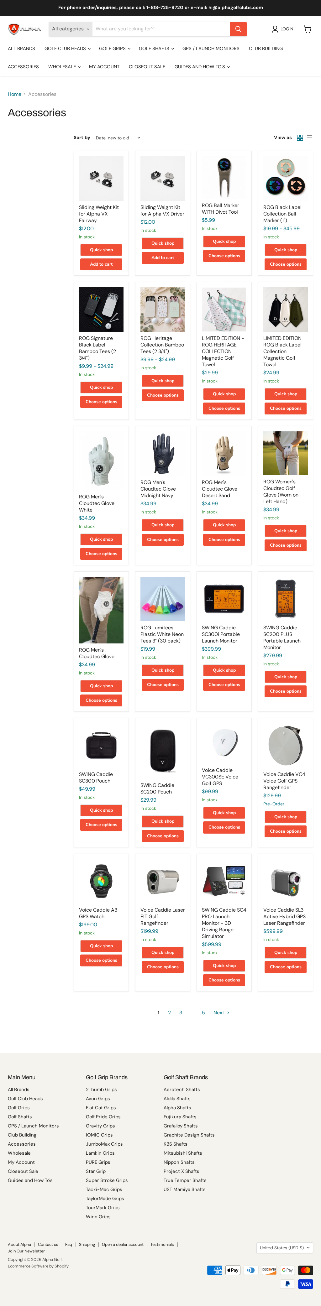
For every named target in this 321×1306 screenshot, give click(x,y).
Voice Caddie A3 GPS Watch (98, 913)
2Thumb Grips (101, 1089)
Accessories (23, 67)
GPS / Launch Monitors (210, 48)
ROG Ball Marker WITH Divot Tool (220, 208)
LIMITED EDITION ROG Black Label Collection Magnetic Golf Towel (282, 351)
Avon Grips (98, 1098)
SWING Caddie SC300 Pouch (96, 777)
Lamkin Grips (100, 1153)
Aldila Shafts (177, 1098)
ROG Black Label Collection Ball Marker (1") (282, 214)
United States (282, 1248)
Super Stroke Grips (107, 1180)
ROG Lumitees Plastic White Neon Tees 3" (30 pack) (162, 634)
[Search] (238, 29)
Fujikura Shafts (180, 1117)
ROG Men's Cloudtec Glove (96, 653)
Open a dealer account (123, 1244)
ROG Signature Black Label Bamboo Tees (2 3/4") (97, 348)
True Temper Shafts (185, 1180)
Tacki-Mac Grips (104, 1189)
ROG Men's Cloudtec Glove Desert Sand (219, 489)
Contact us (48, 1244)
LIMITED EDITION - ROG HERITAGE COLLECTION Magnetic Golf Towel (223, 351)
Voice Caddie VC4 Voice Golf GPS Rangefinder (284, 781)
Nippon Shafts (179, 1162)
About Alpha (19, 1244)
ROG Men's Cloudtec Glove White (96, 503)
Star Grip (96, 1171)
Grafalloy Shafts (181, 1126)
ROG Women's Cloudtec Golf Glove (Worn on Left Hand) (280, 491)
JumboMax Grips (104, 1144)
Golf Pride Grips (103, 1117)
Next (219, 1012)
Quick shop (101, 250)
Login (287, 29)
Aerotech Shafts (182, 1089)
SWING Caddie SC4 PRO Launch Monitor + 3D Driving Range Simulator (224, 923)
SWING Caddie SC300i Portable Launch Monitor (221, 634)
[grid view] (300, 137)
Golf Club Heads (66, 48)
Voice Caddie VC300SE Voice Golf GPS (220, 777)
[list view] (308, 137)
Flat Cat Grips (101, 1108)
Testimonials (162, 1244)
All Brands (21, 48)
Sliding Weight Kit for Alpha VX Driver (162, 210)
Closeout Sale (147, 67)
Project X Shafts (181, 1171)
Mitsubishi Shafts (183, 1153)
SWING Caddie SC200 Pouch (157, 788)
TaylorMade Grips (105, 1198)
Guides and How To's (200, 67)
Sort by (82, 137)
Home (14, 94)
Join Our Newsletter (26, 1251)
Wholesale (62, 67)
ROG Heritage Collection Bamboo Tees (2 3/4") (162, 345)
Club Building (266, 48)
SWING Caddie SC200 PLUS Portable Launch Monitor (282, 637)
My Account (104, 67)
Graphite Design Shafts (189, 1135)
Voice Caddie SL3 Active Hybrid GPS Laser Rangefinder (284, 916)
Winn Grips (98, 1217)
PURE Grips (98, 1162)
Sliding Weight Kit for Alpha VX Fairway (99, 214)
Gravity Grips (100, 1126)
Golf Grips (113, 48)
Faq (68, 1244)
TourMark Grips (103, 1208)
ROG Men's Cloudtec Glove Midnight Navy (158, 489)
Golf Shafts (155, 48)
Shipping (87, 1244)
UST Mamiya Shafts (185, 1189)
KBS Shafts (175, 1144)
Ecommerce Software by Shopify (38, 1266)
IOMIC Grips (99, 1135)
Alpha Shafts (177, 1108)
